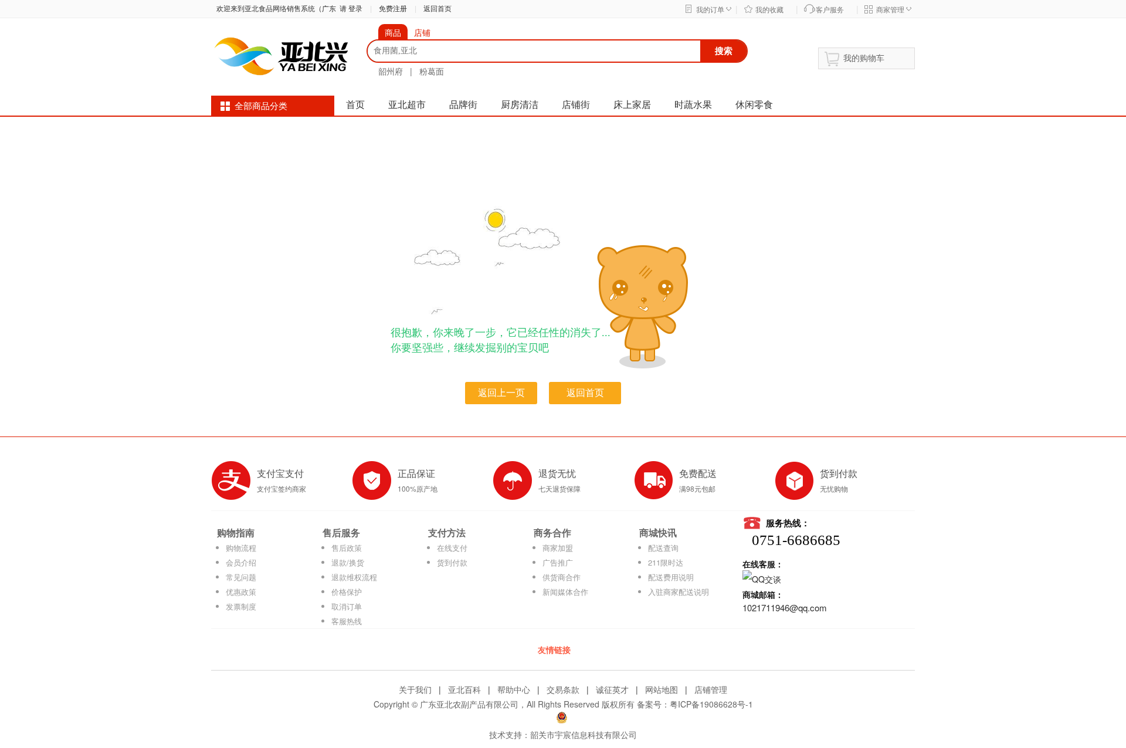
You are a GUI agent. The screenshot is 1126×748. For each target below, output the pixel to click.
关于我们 (415, 689)
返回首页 (437, 9)
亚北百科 (464, 689)
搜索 (723, 50)
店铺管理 (710, 689)
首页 (355, 105)
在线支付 (452, 547)
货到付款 (452, 562)
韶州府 (390, 71)
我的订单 (710, 10)
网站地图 (661, 689)
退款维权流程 (354, 577)
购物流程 (241, 547)
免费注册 (393, 9)
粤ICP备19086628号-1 (711, 704)
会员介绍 (241, 562)
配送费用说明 (671, 577)
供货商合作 (561, 577)
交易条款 (563, 689)
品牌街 (463, 105)
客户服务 (830, 10)
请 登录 (349, 9)
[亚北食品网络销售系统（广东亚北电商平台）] (281, 55)
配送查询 (663, 547)
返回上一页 (501, 393)
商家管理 (890, 10)
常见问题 (241, 577)
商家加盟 (557, 547)
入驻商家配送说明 (678, 591)
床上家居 (632, 105)
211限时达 (665, 562)
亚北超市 (407, 105)
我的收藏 (769, 10)
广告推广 (557, 562)
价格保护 (346, 591)
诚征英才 (612, 689)
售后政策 (346, 547)
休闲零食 (754, 105)
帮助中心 (513, 689)
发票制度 (241, 606)
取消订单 (346, 606)
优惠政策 (241, 591)
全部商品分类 (261, 106)
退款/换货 (347, 562)
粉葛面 (431, 71)
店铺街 (576, 105)
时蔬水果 (693, 105)
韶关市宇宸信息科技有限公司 (583, 734)
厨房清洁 (519, 105)
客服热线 (346, 621)
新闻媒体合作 (565, 591)
